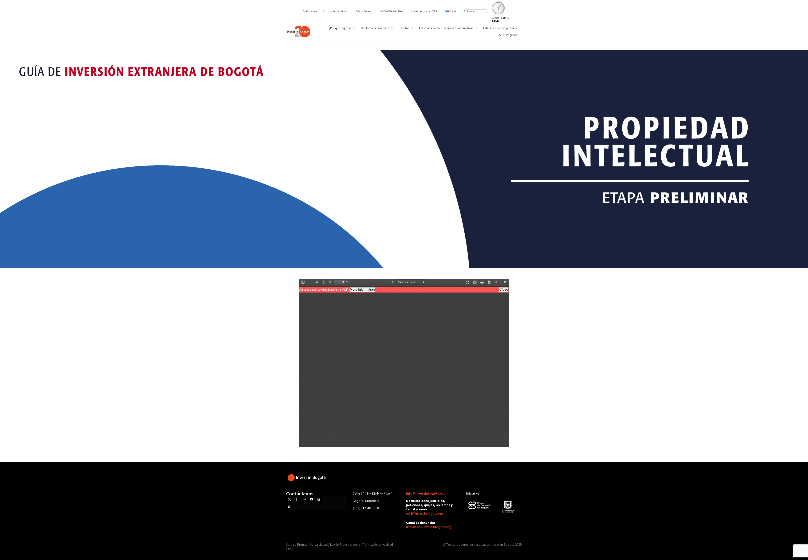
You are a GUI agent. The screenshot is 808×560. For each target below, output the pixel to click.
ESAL (289, 549)
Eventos (404, 28)
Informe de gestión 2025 (424, 11)
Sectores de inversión (375, 28)
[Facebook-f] (297, 499)
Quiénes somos (311, 11)
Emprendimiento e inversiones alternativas (446, 28)
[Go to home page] (298, 31)
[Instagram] (319, 499)
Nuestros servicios (337, 11)
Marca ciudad (318, 544)
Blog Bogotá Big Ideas (391, 10)
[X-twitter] (289, 499)
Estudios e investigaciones (500, 28)
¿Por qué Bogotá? (340, 28)
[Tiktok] (289, 507)
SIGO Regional (508, 35)
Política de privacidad (377, 544)
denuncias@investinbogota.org (428, 527)
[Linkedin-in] (304, 499)
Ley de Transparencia (345, 544)
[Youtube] (311, 499)
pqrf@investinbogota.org (424, 513)
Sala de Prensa (363, 11)
